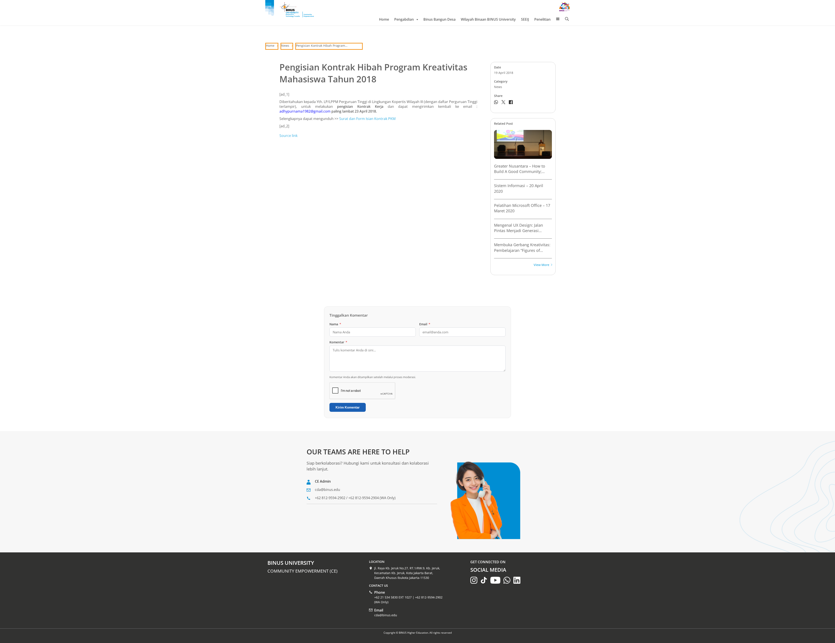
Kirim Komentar (348, 407)
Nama (335, 324)
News (285, 45)
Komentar (338, 342)
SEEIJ (525, 19)
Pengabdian (404, 19)
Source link (288, 135)
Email (424, 324)
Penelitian (542, 19)
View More (541, 265)
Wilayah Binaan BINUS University (488, 19)
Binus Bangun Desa (439, 19)
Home (384, 19)
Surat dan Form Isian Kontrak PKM (367, 118)
